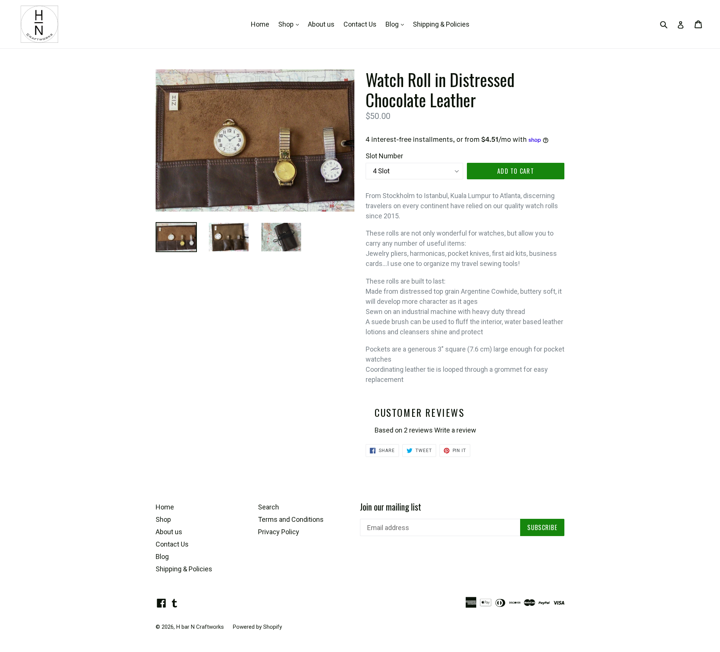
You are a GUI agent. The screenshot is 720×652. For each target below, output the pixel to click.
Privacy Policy (278, 532)
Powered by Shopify (257, 626)
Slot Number (384, 156)
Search (268, 507)
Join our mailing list (390, 507)
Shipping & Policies (441, 24)
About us (321, 24)
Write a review (455, 430)
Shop (290, 24)
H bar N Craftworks (200, 626)
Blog (397, 24)
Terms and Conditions (291, 519)
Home (260, 24)
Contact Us (360, 24)
